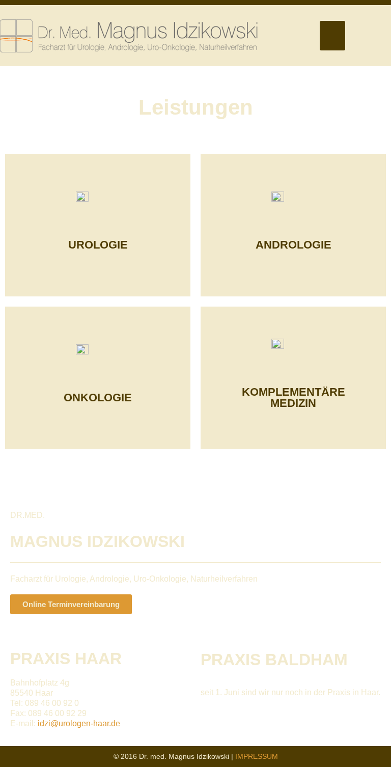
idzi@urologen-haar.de (79, 723)
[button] (332, 36)
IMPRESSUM (256, 756)
